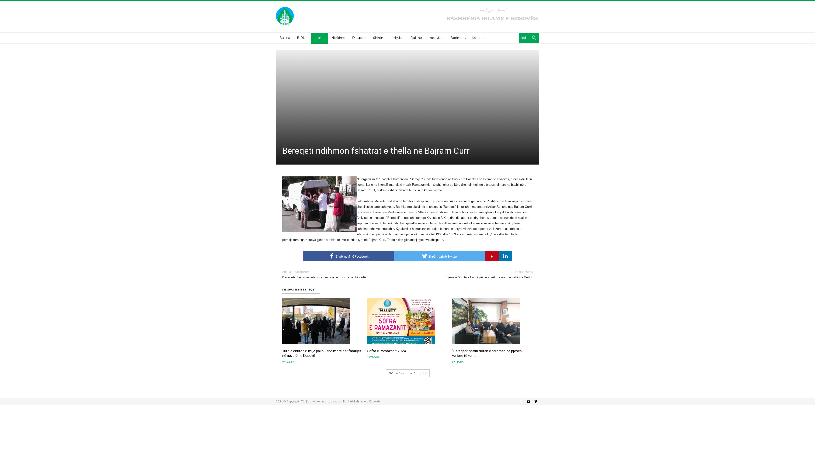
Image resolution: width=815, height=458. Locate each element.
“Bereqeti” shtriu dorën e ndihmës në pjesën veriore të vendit (487, 353)
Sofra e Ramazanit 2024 (386, 351)
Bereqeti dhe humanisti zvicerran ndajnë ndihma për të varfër (324, 274)
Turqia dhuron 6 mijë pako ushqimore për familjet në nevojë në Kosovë (321, 353)
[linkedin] (505, 256)
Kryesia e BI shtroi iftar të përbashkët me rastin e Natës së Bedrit (489, 274)
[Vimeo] (535, 401)
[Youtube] (528, 401)
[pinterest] (492, 256)
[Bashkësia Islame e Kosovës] (285, 7)
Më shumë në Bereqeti (299, 289)
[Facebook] (520, 401)
